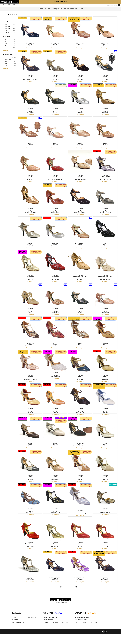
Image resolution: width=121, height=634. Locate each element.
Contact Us (63, 1)
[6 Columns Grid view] (14, 14)
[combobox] (112, 5)
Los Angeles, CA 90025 (82, 618)
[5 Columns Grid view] (12, 14)
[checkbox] (10, 24)
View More (5, 50)
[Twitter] (102, 631)
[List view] (10, 14)
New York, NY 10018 (50, 618)
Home (57, 9)
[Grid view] (8, 14)
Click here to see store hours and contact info (55, 622)
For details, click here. (18, 622)
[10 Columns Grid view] (16, 14)
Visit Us (57, 1)
